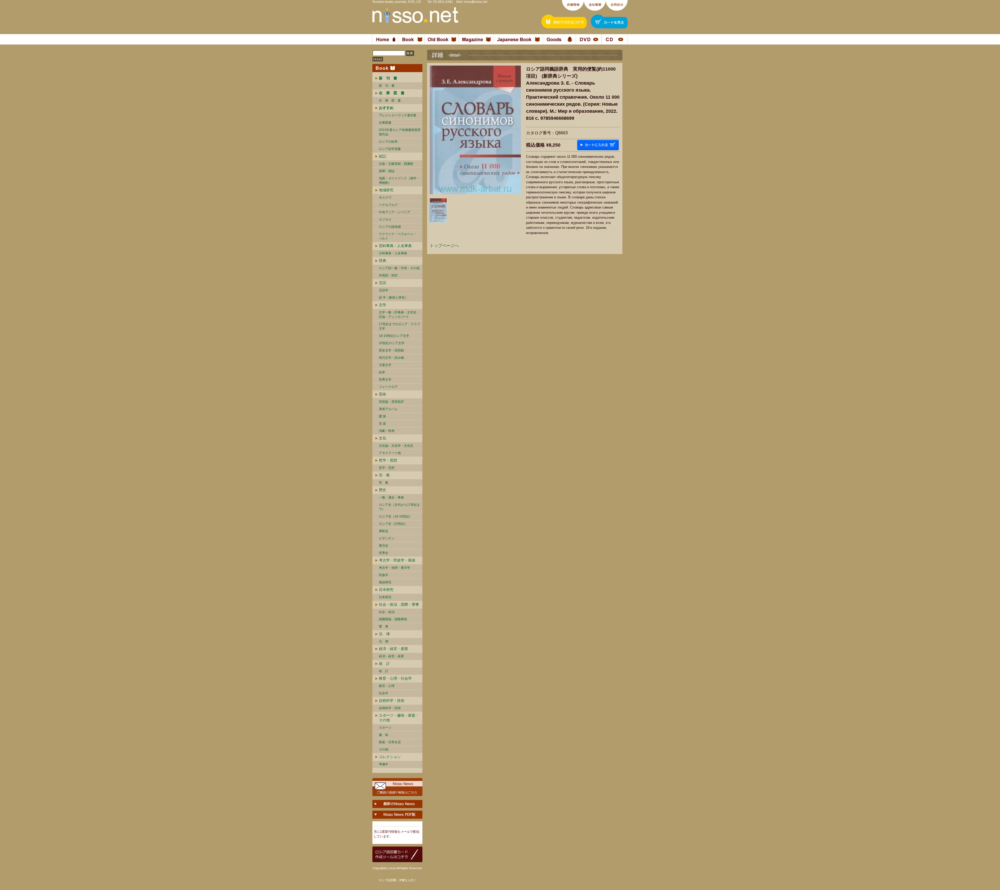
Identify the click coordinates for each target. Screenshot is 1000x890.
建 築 (382, 416)
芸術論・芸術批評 (391, 401)
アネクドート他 (390, 453)
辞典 (382, 260)
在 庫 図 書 (390, 100)
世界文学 (385, 379)
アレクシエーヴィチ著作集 (397, 115)
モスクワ (385, 197)
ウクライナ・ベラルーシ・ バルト (397, 236)
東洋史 (383, 545)
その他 (383, 749)
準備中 (383, 764)
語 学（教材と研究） (393, 297)
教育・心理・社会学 (395, 678)
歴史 (382, 490)
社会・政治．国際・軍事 (399, 604)
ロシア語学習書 (390, 149)
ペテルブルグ (388, 205)
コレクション (390, 757)
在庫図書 (385, 122)
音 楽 (382, 423)
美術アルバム (388, 409)
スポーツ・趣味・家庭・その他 (399, 717)
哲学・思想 (388, 460)
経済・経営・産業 (393, 649)
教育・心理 (387, 686)
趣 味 (383, 735)
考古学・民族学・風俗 (397, 560)
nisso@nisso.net (475, 2)
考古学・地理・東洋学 (394, 568)
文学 (382, 305)
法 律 (384, 634)
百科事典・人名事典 (395, 246)
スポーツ (385, 727)
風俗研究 (385, 582)
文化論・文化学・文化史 (396, 445)
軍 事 (383, 626)
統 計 (384, 663)
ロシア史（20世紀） (393, 524)
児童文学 (385, 365)
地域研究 (386, 190)
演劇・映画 (387, 431)
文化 (382, 438)
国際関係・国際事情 (393, 619)
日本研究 (386, 590)
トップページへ (444, 245)
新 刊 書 (387, 85)
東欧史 (383, 531)
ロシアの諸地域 (390, 227)
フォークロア (388, 387)
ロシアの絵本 (388, 141)
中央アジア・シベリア (394, 212)
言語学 (383, 290)
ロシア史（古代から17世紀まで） (399, 507)
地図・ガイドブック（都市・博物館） (399, 180)
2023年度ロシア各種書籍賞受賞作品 (400, 132)
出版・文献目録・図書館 (396, 164)
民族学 (383, 575)
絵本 (382, 372)
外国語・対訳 (388, 275)
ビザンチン (387, 538)
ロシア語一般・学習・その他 (399, 268)
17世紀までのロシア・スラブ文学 (399, 326)
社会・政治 (387, 612)
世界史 (383, 553)
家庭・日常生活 (390, 742)
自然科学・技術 (391, 700)
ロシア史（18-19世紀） (395, 516)
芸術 (382, 394)
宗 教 (384, 475)
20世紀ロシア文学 (391, 343)
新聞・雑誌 (387, 171)
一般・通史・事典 (391, 497)
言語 (382, 283)
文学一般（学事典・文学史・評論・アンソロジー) (399, 315)
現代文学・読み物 (391, 357)
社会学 (383, 693)
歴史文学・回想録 (391, 350)
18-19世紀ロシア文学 (394, 336)
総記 (382, 156)
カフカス (385, 219)
